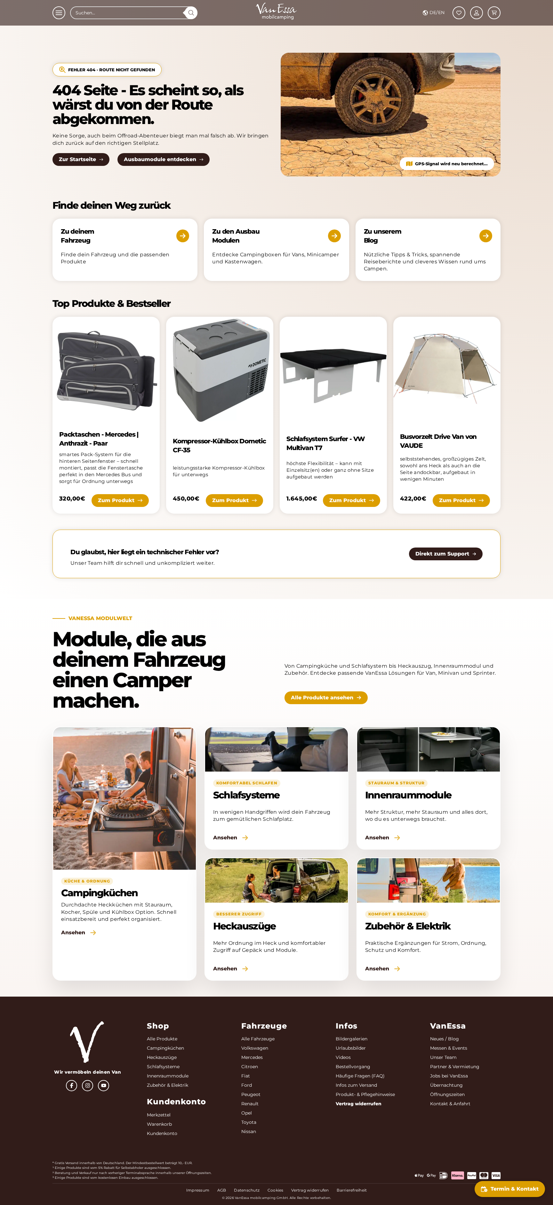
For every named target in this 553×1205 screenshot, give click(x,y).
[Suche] (191, 12)
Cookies (276, 1190)
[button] (58, 12)
